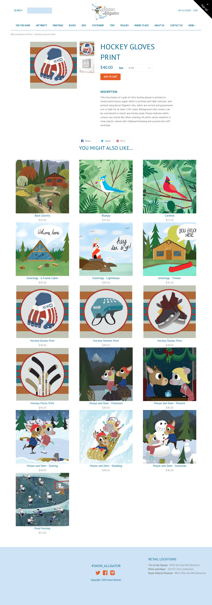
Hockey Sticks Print (42, 403)
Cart (195, 10)
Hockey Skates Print (169, 340)
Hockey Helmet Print (106, 340)
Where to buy (141, 25)
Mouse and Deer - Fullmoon (106, 403)
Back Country (42, 215)
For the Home (23, 25)
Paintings (58, 25)
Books (72, 25)
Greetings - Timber (169, 278)
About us (159, 25)
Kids (84, 25)
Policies (124, 25)
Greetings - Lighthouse (106, 278)
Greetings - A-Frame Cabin (42, 278)
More (191, 25)
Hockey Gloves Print (42, 340)
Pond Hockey (42, 528)
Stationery (98, 25)
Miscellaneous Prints (22, 34)
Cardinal (169, 215)
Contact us (176, 25)
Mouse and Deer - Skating (42, 466)
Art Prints (41, 25)
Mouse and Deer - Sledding (106, 466)
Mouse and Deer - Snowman (169, 466)
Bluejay (106, 215)
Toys (112, 25)
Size (121, 68)
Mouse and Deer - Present (169, 403)
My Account (185, 10)
